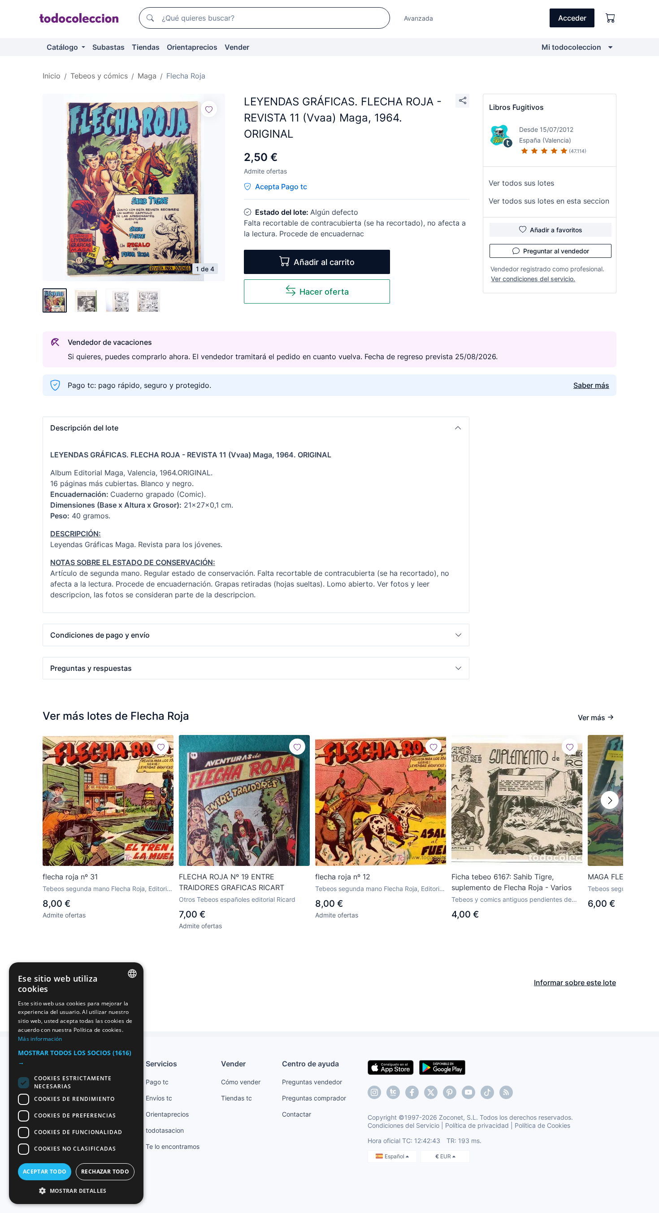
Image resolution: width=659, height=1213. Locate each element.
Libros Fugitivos (516, 107)
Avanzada (418, 18)
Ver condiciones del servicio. (533, 279)
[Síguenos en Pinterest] (449, 1092)
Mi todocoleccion (571, 47)
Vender (237, 47)
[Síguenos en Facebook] (412, 1092)
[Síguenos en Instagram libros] (393, 1092)
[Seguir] (209, 109)
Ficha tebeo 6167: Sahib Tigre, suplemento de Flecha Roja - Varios (511, 882)
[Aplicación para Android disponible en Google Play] (442, 1066)
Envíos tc (159, 1098)
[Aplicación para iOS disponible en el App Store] (391, 1066)
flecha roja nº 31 (70, 876)
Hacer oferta (324, 291)
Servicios (161, 1063)
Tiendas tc (236, 1098)
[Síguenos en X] (431, 1092)
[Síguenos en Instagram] (374, 1092)
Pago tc (157, 1082)
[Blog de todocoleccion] (506, 1092)
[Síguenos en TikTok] (487, 1092)
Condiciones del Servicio (403, 1125)
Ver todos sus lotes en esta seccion (549, 200)
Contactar (296, 1114)
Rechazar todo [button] (105, 1171)
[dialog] (76, 1083)
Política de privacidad (477, 1125)
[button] (256, 427)
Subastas (108, 47)
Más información (40, 1039)
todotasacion (165, 1130)
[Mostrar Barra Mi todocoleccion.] (610, 47)
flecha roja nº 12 (342, 876)
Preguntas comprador (314, 1098)
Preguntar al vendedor (556, 251)
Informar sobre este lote (575, 982)
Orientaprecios (192, 47)
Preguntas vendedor (312, 1082)
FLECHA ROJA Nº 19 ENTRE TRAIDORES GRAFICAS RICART (231, 882)
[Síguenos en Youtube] (468, 1092)
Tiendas (146, 47)
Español (395, 1156)
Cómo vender (240, 1082)
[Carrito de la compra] (610, 18)
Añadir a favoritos (556, 230)
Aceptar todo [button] (45, 1171)
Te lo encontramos (172, 1146)
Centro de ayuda (310, 1063)
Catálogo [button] (63, 47)
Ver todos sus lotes (521, 182)
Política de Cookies (542, 1125)
